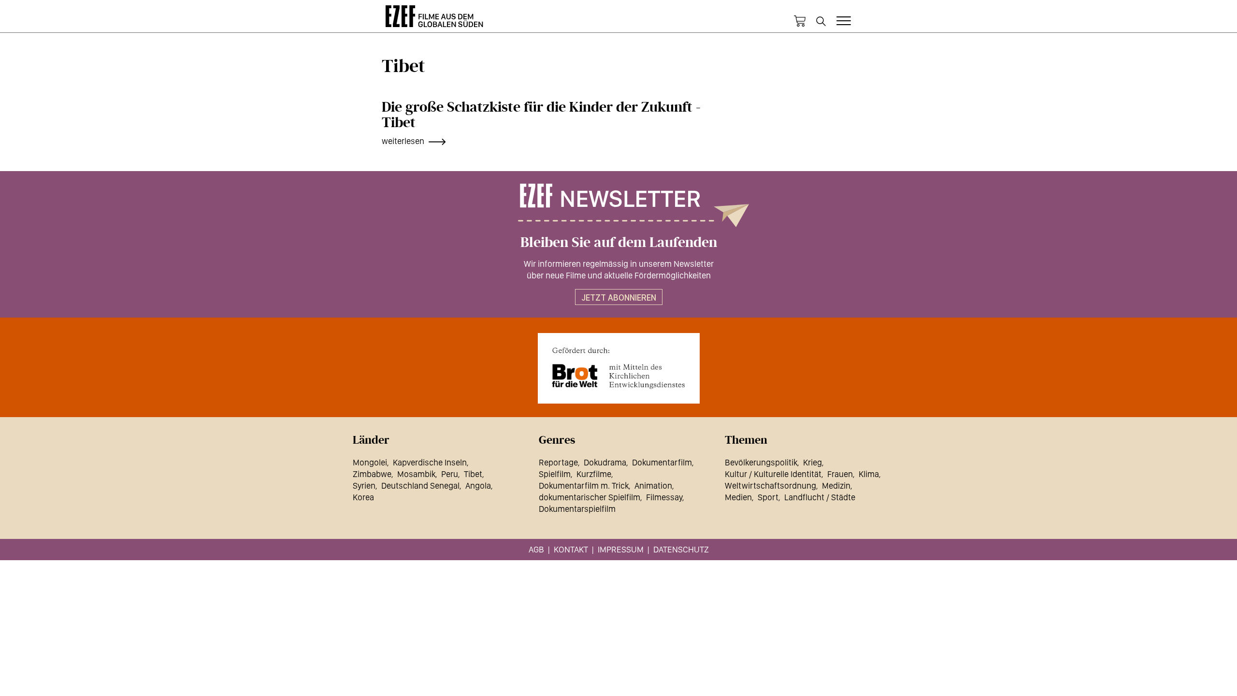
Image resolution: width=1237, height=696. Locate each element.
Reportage (558, 462)
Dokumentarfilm (662, 462)
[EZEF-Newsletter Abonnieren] (618, 205)
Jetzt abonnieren (618, 297)
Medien (738, 497)
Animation (653, 485)
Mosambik (416, 474)
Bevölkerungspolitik (761, 462)
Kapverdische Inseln (430, 462)
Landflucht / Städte (819, 497)
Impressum (621, 549)
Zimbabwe (372, 474)
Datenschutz (681, 549)
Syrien (364, 485)
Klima (869, 474)
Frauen (840, 474)
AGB (536, 549)
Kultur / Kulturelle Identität (773, 474)
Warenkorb (799, 21)
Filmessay (664, 497)
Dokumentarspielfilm (577, 509)
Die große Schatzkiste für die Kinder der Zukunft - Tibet (541, 115)
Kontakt (571, 549)
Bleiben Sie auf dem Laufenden (618, 242)
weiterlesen (403, 141)
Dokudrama (605, 462)
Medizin (836, 485)
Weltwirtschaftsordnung (770, 485)
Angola (478, 485)
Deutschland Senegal (420, 485)
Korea (363, 497)
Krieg (812, 462)
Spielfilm (555, 474)
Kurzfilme (593, 474)
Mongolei (370, 462)
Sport (768, 497)
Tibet (473, 474)
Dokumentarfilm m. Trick (584, 485)
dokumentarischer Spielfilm (589, 497)
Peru (449, 474)
